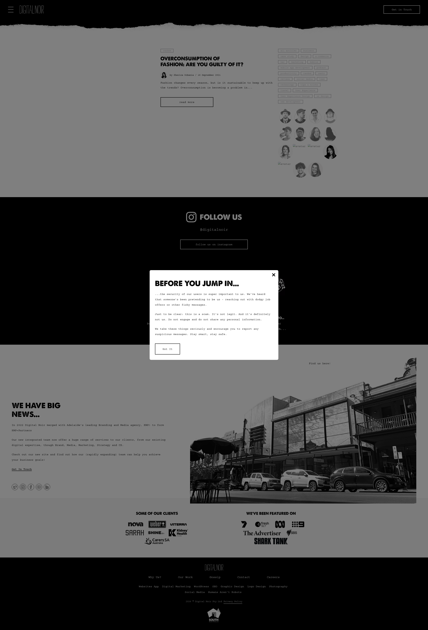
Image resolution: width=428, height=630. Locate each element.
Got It (168, 349)
